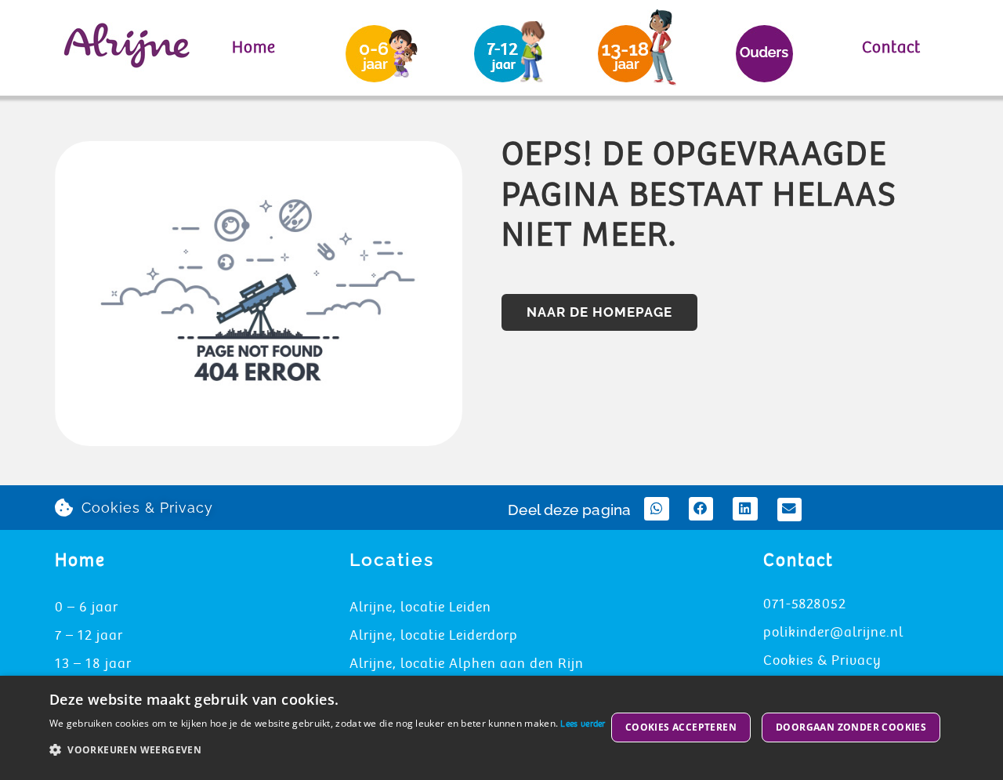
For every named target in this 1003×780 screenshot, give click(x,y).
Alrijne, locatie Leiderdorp (433, 635)
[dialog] (501, 728)
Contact (891, 47)
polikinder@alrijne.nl (833, 632)
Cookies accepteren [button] (681, 727)
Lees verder (582, 724)
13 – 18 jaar (93, 663)
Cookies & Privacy (822, 660)
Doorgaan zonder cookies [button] (851, 727)
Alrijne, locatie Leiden (420, 607)
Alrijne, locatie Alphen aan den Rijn (466, 663)
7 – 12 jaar (89, 635)
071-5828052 (804, 604)
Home (254, 47)
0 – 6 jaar (86, 607)
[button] (656, 508)
